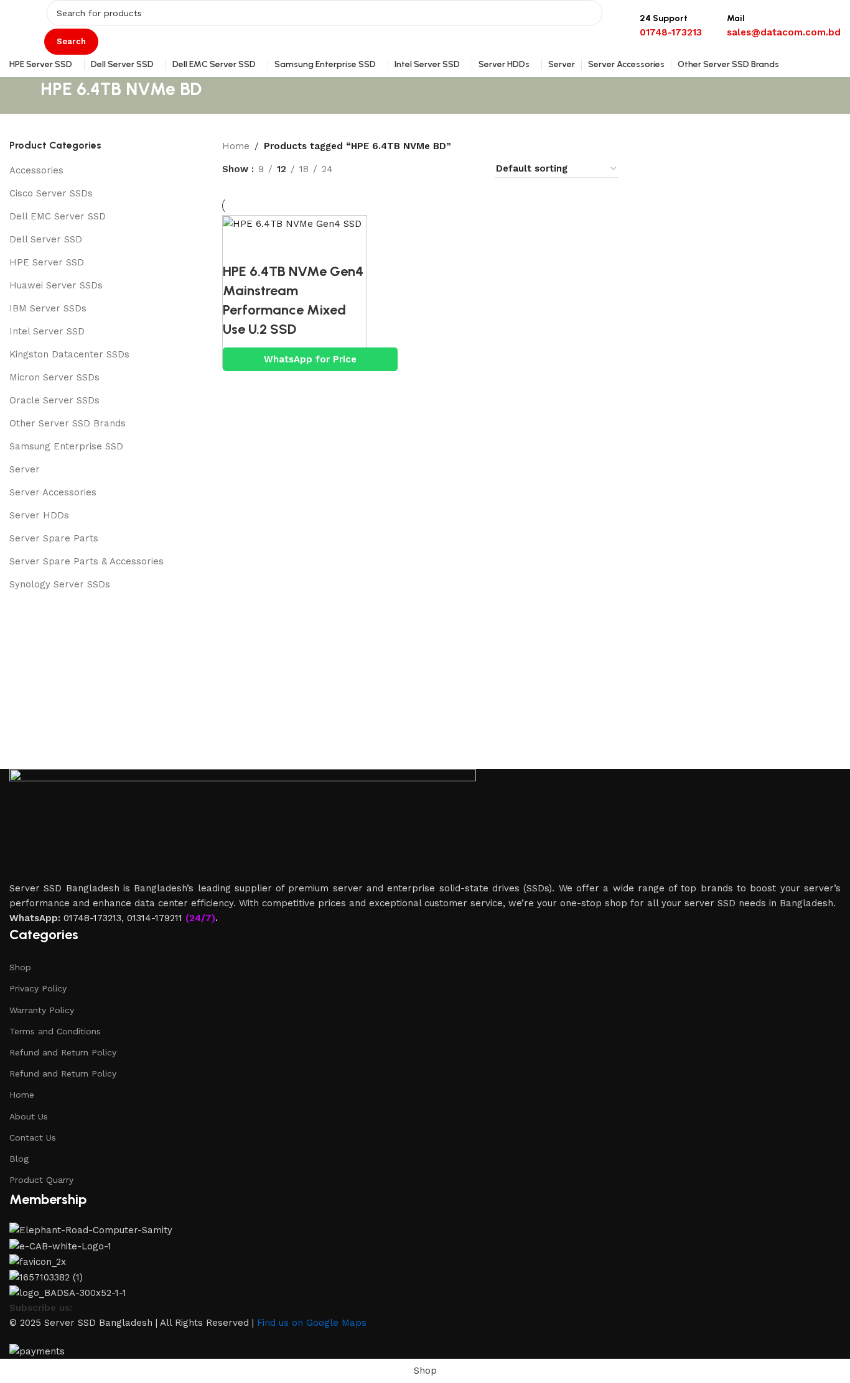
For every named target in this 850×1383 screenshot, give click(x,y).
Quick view (238, 246)
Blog (19, 1159)
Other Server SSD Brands (67, 423)
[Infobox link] (425, 38)
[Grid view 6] (448, 168)
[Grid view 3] (405, 168)
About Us (28, 1116)
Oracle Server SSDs (54, 400)
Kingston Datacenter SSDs (69, 354)
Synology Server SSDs (59, 584)
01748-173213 (92, 918)
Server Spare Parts (53, 538)
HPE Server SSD (46, 262)
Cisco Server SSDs (51, 193)
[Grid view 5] (426, 168)
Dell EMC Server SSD (57, 216)
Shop (20, 967)
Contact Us (32, 1137)
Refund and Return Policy (62, 1052)
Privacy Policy (38, 988)
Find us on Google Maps (312, 1322)
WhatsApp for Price (310, 359)
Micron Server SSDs (54, 377)
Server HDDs (39, 515)
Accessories (36, 170)
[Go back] (24, 95)
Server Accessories (52, 492)
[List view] (362, 168)
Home (236, 146)
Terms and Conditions (55, 1031)
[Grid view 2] (383, 168)
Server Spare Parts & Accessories (86, 561)
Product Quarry (41, 1180)
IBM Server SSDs (47, 308)
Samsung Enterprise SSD (66, 446)
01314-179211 (154, 918)
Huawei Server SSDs (56, 285)
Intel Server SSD (47, 331)
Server (24, 469)
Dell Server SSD (45, 239)
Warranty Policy (41, 1010)
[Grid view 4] (469, 168)
